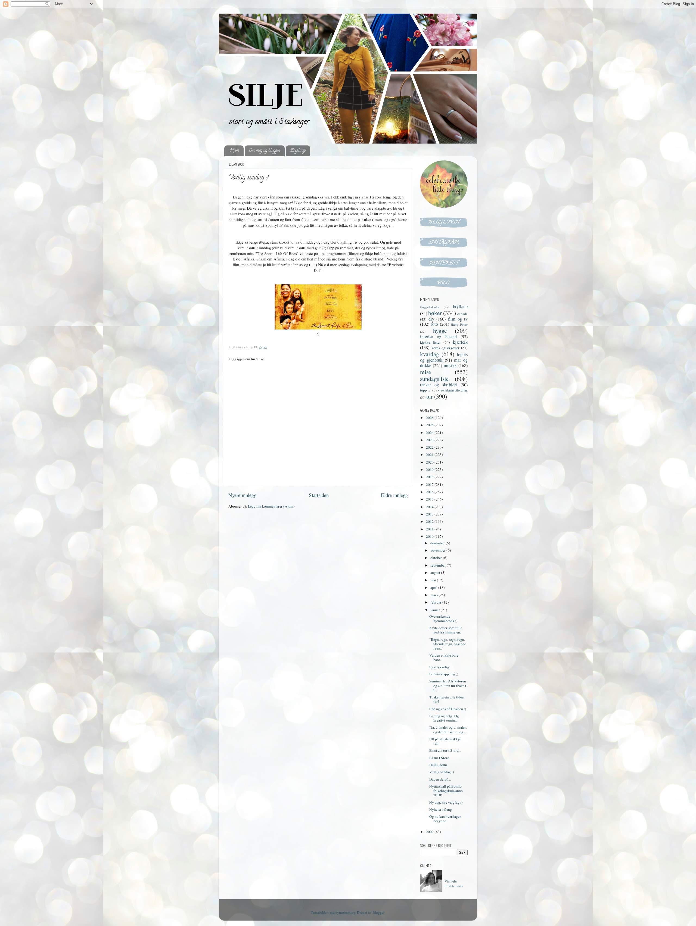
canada (462, 313)
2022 (430, 447)
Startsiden (319, 495)
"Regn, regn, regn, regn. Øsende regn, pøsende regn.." (447, 644)
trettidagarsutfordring (454, 390)
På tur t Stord (439, 757)
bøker (435, 313)
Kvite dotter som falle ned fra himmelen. (445, 630)
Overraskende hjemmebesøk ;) (443, 618)
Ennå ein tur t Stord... (445, 750)
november (438, 550)
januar (435, 609)
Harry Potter (459, 324)
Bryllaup (298, 151)
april (434, 587)
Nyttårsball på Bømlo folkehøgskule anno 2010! (446, 790)
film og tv (458, 319)
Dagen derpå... (440, 779)
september (438, 565)
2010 (430, 536)
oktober (436, 557)
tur (429, 396)
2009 (430, 831)
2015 (430, 499)
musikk (450, 365)
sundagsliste (434, 379)
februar (436, 602)
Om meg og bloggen (264, 151)
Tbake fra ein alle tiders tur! (447, 699)
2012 (430, 521)
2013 (430, 514)
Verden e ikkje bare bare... (443, 657)
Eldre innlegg (394, 495)
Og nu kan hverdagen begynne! (445, 818)
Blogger (378, 912)
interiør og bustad (438, 337)
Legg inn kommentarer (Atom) (271, 506)
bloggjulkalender (429, 307)
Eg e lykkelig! (439, 666)
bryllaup (460, 306)
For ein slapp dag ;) (443, 674)
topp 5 (425, 390)
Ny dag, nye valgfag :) (446, 802)
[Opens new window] (318, 328)
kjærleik (460, 342)
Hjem (234, 151)
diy (431, 319)
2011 (430, 529)
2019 (430, 469)
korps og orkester (445, 347)
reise (425, 372)
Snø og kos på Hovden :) (447, 708)
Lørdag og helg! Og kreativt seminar (444, 718)
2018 (430, 476)
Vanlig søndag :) (441, 771)
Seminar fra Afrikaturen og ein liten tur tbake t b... (447, 685)
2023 (430, 439)
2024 (430, 432)
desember (438, 542)
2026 (430, 417)
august (435, 572)
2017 (430, 484)
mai (433, 579)
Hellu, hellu (438, 764)
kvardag (429, 354)
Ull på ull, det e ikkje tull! (445, 741)
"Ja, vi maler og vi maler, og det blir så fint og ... (448, 729)
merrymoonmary (342, 912)
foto (434, 324)
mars (434, 594)
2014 (430, 506)
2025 (430, 424)
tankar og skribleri (438, 385)
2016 (430, 491)
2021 (430, 454)
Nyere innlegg (242, 495)
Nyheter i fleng (440, 809)
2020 (430, 462)
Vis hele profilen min (454, 884)
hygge (440, 330)
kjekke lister (430, 342)
